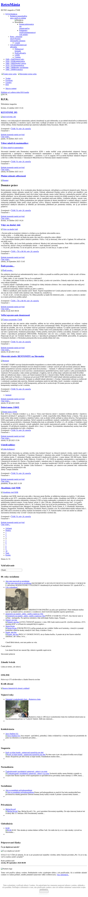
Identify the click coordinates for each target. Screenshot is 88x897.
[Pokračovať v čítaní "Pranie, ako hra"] (12, 634)
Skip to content (11, 88)
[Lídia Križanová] (8, 449)
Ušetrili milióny (8, 445)
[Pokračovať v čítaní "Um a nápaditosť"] (17, 610)
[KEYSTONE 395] (8, 117)
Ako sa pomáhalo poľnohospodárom (19, 790)
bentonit (8, 395)
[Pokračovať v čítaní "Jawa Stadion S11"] (13, 736)
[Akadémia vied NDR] (9, 492)
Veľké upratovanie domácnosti (15, 315)
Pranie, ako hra (11, 632)
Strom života (10, 626)
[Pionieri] (4, 180)
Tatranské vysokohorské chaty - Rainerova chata (23, 699)
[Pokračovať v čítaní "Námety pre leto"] (12, 622)
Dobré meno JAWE (10, 407)
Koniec (8, 555)
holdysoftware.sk (49, 881)
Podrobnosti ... (44, 894)
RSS (7, 85)
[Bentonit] (5, 361)
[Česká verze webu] (9, 74)
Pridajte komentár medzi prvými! (13, 135)
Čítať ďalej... (5, 137)
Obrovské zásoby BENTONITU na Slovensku (22, 356)
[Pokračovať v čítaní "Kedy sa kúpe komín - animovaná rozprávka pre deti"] (26, 754)
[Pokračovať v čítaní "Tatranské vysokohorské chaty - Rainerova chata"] (17, 717)
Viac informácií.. (63, 875)
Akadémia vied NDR (11, 488)
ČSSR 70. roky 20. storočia (21, 129)
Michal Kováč (11, 809)
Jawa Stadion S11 (12, 734)
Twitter (8, 78)
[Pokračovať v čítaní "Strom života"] (11, 628)
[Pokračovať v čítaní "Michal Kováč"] (12, 811)
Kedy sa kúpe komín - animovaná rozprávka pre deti (24, 752)
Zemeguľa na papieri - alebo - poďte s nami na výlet (24, 614)
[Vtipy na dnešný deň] (9, 229)
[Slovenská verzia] (27, 74)
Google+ (9, 82)
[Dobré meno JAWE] (9, 412)
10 (6, 551)
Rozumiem (44, 892)
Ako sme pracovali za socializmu (17, 581)
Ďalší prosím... (7, 266)
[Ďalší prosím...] (7, 270)
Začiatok (9, 528)
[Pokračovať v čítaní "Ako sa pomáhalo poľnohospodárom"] (20, 792)
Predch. (8, 530)
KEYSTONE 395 (9, 112)
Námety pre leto (11, 620)
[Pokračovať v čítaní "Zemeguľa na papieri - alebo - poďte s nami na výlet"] (25, 616)
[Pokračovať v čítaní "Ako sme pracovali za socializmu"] (19, 583)
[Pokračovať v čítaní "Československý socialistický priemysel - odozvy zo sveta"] (28, 773)
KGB (8, 828)
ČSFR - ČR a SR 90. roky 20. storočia (25, 251)
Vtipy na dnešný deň (10, 225)
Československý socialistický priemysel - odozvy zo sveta (26, 771)
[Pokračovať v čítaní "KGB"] (9, 830)
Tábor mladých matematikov (15, 143)
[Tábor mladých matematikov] (12, 148)
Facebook (9, 80)
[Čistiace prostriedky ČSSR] (11, 320)
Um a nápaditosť (12, 587)
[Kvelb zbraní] (15, 688)
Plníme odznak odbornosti (13, 176)
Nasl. (7, 553)
